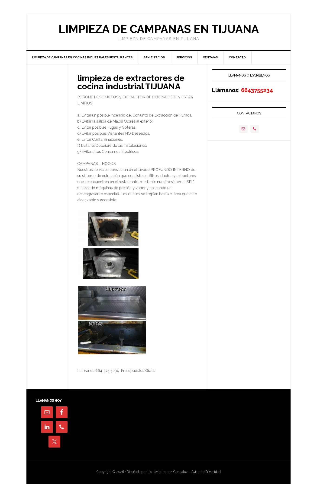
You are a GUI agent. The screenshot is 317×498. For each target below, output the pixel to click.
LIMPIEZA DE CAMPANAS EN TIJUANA (158, 29)
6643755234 (257, 90)
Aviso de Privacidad (206, 472)
